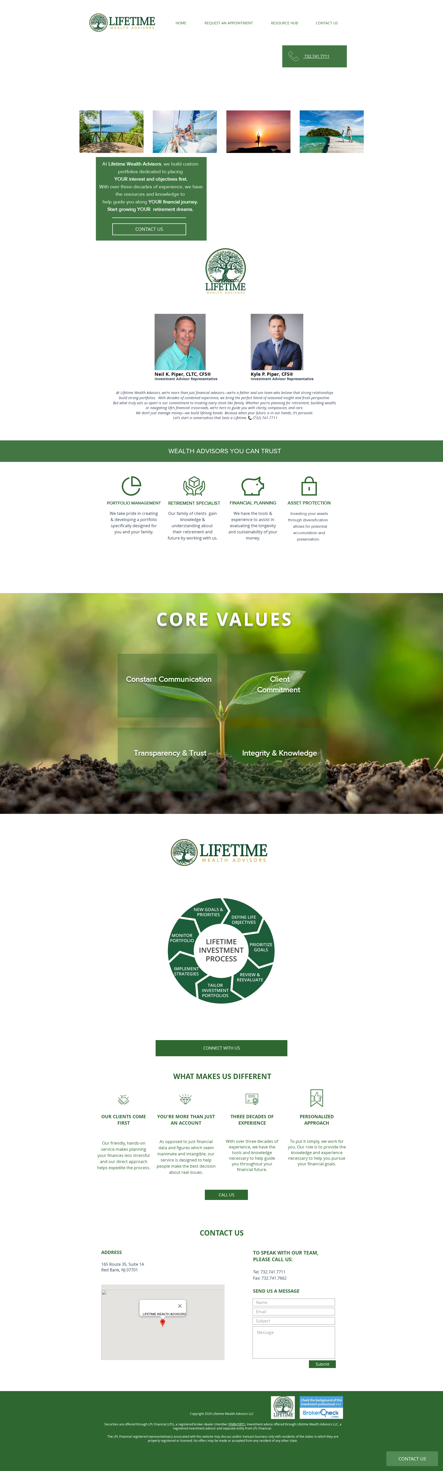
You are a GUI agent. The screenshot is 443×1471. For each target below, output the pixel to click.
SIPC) (241, 1424)
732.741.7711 (316, 56)
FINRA (232, 1424)
